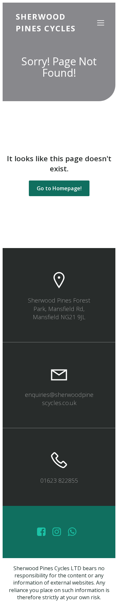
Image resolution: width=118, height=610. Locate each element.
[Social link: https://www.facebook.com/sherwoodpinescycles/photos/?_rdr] (43, 532)
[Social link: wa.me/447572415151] (74, 532)
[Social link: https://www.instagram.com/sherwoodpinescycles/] (59, 532)
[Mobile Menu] (101, 22)
